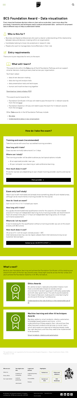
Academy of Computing (18, 374)
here (20, 103)
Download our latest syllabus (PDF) (19, 91)
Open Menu (4, 4)
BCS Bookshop (57, 379)
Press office (6, 375)
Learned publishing (18, 379)
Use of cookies (37, 395)
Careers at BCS (45, 379)
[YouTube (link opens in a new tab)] (68, 394)
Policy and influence (57, 373)
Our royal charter (7, 379)
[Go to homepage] (38, 4)
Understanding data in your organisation (24, 119)
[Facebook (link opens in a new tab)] (61, 394)
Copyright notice (48, 393)
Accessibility (31, 378)
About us (5, 372)
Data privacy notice (38, 393)
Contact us (45, 372)
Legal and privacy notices (32, 374)
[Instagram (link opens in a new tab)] (71, 394)
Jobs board (18, 383)
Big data (12, 116)
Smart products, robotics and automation (43, 335)
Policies (30, 382)
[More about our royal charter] (69, 374)
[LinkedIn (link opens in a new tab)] (65, 394)
